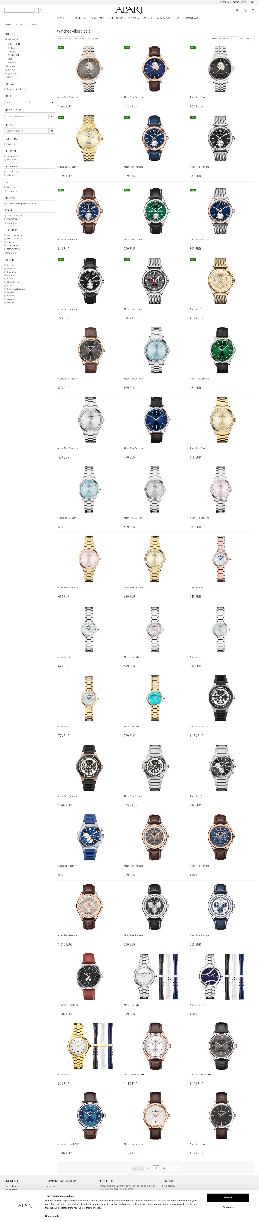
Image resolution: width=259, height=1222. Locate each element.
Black (11, 275)
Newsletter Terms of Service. (121, 1189)
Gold (10, 302)
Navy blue (13, 282)
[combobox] (227, 38)
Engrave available (16, 89)
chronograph (14, 238)
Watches (18, 25)
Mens (11, 159)
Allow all (227, 1197)
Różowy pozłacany (16, 289)
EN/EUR (236, 2)
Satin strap (13, 219)
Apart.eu (7, 25)
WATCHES (148, 18)
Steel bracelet (14, 215)
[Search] (7, 10)
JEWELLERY (64, 18)
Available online (65, 39)
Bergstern (11, 73)
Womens (12, 156)
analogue (13, 245)
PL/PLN (252, 2)
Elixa (8, 77)
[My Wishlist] (245, 10)
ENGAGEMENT (97, 18)
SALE (179, 18)
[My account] (237, 10)
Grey (10, 296)
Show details (52, 1216)
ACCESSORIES (165, 18)
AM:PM (9, 66)
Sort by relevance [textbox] (225, 39)
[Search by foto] (40, 10)
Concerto (11, 51)
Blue (10, 285)
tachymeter (13, 249)
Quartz (12, 175)
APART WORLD (193, 18)
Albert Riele (11, 39)
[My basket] (253, 10)
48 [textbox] (248, 39)
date (10, 242)
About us (50, 1186)
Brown (11, 272)
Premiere (11, 62)
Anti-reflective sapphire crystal (22, 203)
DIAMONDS (80, 18)
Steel (11, 187)
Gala (9, 59)
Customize (228, 1207)
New (82, 39)
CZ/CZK (243, 2)
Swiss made (14, 235)
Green (10, 299)
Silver (11, 292)
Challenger (12, 48)
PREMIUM (134, 18)
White (11, 269)
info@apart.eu (168, 1186)
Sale (75, 39)
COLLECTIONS (117, 18)
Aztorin (9, 70)
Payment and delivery (14, 1186)
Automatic (13, 171)
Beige (10, 265)
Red (10, 279)
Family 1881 (13, 55)
